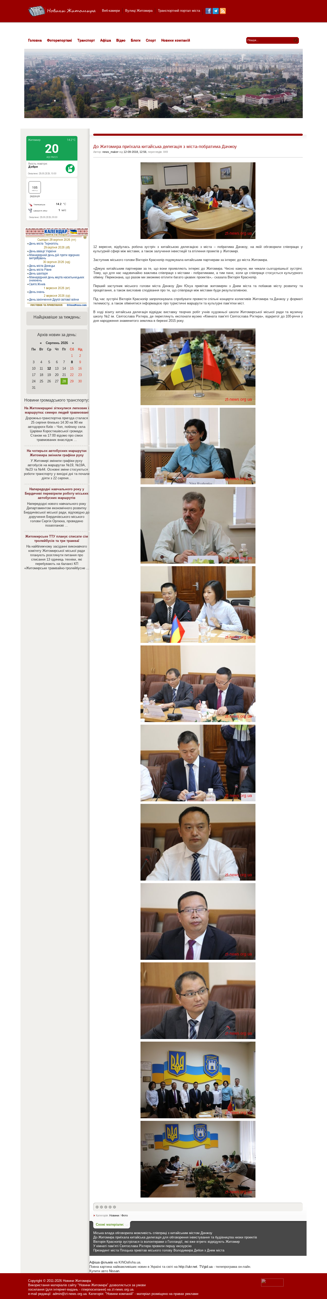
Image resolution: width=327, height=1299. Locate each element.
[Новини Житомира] (62, 11)
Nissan (114, 1271)
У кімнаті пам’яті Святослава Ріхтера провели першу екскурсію (142, 1246)
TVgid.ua (206, 1267)
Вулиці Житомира (139, 11)
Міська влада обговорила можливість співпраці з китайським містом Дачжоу (152, 1233)
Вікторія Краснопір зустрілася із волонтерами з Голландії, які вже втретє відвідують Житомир (166, 1242)
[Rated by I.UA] (272, 1285)
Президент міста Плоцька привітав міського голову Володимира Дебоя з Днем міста (158, 1250)
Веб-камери (111, 11)
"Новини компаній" (119, 1294)
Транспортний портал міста (179, 11)
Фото (124, 1215)
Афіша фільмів (101, 1262)
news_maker (110, 151)
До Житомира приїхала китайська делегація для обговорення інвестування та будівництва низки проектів (175, 1237)
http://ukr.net (188, 1267)
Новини (114, 1215)
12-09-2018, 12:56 (135, 151)
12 (49, 368)
